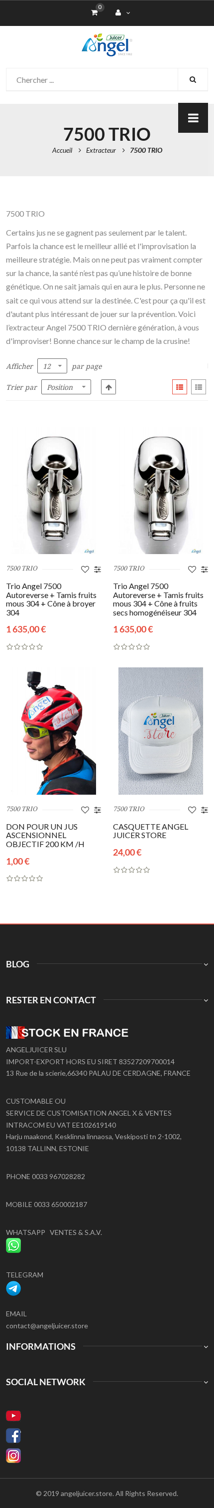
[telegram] (13, 1286)
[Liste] (198, 386)
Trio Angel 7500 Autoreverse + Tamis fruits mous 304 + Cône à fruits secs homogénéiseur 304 (158, 599)
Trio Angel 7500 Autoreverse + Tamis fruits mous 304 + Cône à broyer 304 (51, 599)
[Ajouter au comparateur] (97, 569)
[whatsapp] (13, 1243)
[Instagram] (107, 1455)
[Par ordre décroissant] (108, 386)
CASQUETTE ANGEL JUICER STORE (150, 831)
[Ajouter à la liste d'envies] (85, 569)
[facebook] (107, 1435)
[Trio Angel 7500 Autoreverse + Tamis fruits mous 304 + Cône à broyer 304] (53, 490)
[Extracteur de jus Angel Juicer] (107, 39)
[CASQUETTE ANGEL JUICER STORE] (160, 731)
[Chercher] (193, 79)
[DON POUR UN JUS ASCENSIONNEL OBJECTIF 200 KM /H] (53, 731)
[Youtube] (107, 1415)
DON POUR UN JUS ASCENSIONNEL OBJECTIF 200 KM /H (45, 835)
